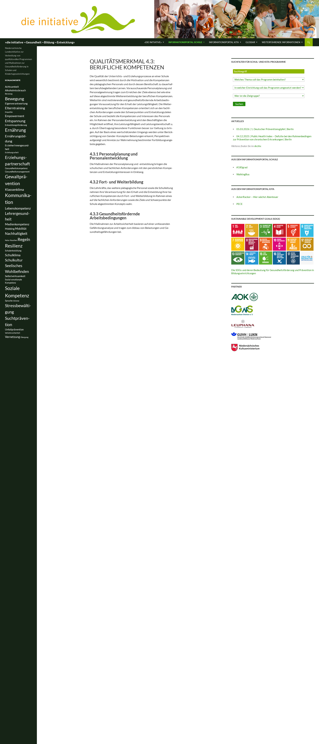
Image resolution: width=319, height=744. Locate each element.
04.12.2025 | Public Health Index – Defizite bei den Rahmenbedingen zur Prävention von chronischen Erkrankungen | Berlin (272, 138)
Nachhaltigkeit (16, 233)
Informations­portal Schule (185, 42)
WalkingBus (243, 174)
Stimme (16, 301)
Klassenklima (14, 189)
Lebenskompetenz (18, 208)
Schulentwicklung (13, 250)
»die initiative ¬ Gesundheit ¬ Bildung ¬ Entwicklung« (40, 42)
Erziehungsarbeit (12, 152)
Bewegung (14, 98)
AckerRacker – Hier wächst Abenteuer (257, 196)
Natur (7, 240)
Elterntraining (15, 108)
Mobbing (10, 228)
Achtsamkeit (12, 86)
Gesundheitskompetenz (16, 168)
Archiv (257, 146)
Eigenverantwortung (16, 103)
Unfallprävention (14, 329)
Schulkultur (14, 260)
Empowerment (14, 116)
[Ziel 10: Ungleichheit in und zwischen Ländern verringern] (279, 243)
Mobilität (20, 228)
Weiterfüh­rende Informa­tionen (281, 42)
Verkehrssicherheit (12, 333)
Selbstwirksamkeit (15, 276)
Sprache (9, 300)
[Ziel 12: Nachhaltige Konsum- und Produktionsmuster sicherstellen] (307, 243)
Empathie (9, 112)
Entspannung (15, 121)
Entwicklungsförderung (16, 125)
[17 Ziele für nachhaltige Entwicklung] (307, 257)
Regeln (24, 239)
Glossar (250, 42)
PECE (239, 203)
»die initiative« (153, 42)
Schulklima (12, 255)
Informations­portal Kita (224, 42)
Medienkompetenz (17, 224)
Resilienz (13, 245)
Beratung (8, 94)
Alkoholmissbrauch (15, 90)
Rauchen (13, 240)
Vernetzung (12, 337)
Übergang (24, 337)
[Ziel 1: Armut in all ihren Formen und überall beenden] (237, 229)
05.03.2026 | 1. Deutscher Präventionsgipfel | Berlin (265, 129)
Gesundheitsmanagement (17, 171)
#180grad (241, 167)
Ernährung (15, 130)
